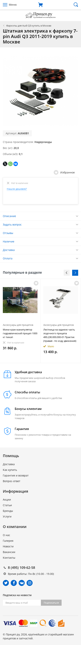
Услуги (7, 516)
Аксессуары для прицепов (18, 325)
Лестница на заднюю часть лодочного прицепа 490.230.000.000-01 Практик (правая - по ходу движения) (59, 335)
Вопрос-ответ (11, 481)
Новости (8, 546)
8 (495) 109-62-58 (21, 567)
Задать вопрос (12, 224)
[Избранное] (36, 283)
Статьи (7, 505)
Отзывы (8, 233)
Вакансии (9, 552)
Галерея (8, 540)
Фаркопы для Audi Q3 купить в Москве (28, 25)
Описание (9, 216)
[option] (20, 321)
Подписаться (51, 602)
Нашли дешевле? (17, 189)
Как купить (10, 470)
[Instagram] (30, 583)
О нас (6, 535)
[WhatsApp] (10, 164)
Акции (7, 499)
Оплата (7, 258)
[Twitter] (6, 583)
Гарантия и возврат (16, 475)
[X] (5, 164)
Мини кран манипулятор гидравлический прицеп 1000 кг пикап (20, 333)
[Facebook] (14, 583)
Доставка (9, 250)
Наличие (8, 241)
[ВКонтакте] (15, 164)
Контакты (9, 557)
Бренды (8, 511)
